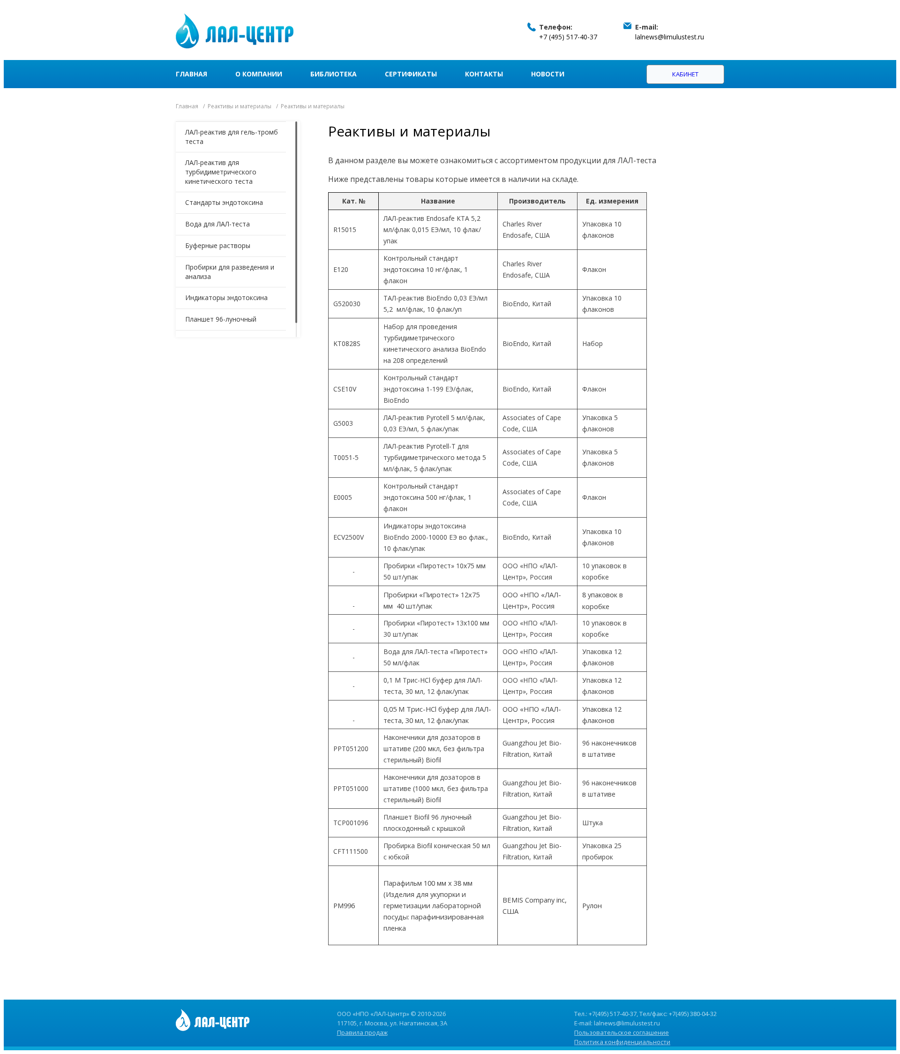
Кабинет (685, 74)
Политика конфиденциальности (622, 1042)
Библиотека (333, 73)
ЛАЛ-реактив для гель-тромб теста (231, 137)
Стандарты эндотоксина (224, 202)
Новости (547, 73)
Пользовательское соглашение (621, 1032)
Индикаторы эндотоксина (226, 297)
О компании (258, 73)
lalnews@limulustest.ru (669, 36)
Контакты (484, 73)
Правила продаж (362, 1032)
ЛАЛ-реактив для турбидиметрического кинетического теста (220, 172)
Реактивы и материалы (239, 106)
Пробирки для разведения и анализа (229, 272)
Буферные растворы (217, 245)
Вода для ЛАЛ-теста (217, 223)
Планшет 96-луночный (220, 319)
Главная (191, 73)
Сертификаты (411, 73)
